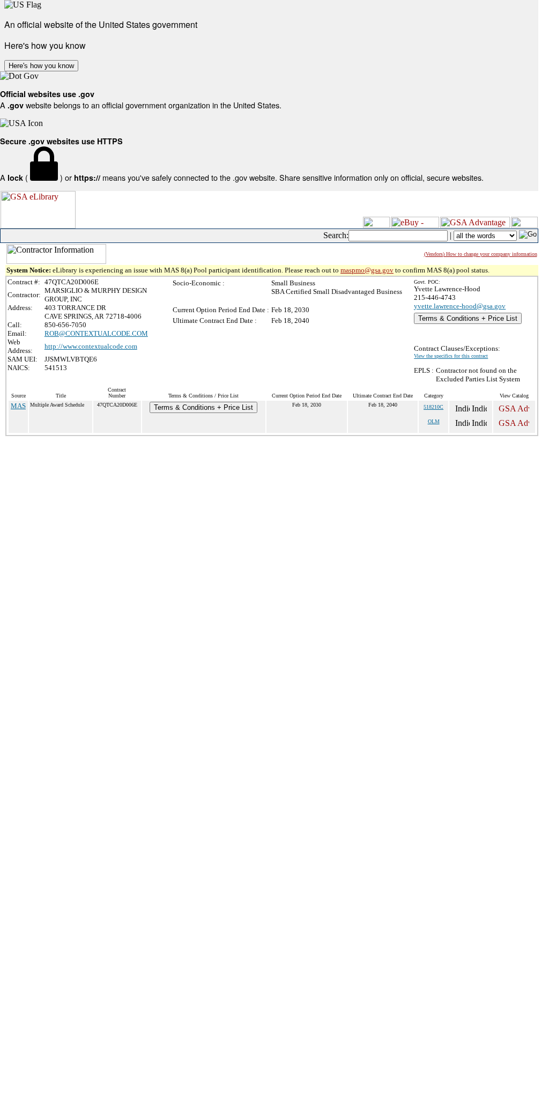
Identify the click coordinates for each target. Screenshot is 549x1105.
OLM (434, 421)
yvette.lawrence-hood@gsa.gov (460, 306)
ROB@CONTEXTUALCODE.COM (96, 333)
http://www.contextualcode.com (90, 346)
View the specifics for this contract (451, 356)
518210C (433, 407)
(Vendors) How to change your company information (480, 254)
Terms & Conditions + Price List (467, 318)
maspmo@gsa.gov (367, 270)
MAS (18, 406)
